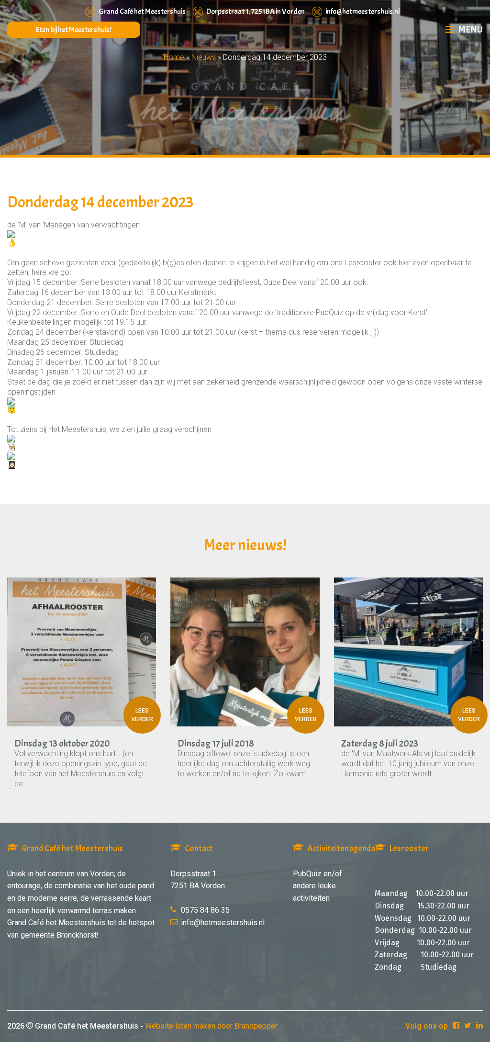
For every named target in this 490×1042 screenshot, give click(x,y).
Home (174, 57)
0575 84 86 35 (205, 910)
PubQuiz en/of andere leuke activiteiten (317, 886)
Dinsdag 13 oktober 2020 (62, 743)
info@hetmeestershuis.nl (362, 11)
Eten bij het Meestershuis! (73, 29)
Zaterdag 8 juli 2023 (379, 743)
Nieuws (203, 57)
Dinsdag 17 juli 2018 (216, 743)
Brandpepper (256, 1026)
